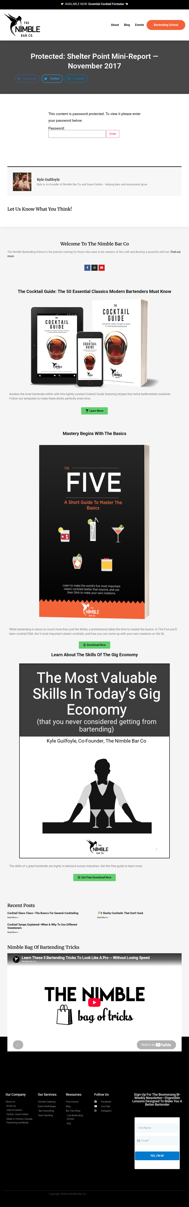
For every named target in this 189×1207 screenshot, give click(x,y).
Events (139, 25)
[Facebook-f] (87, 268)
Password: (56, 128)
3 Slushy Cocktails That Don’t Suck (121, 913)
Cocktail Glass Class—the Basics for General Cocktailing (42, 913)
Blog (127, 25)
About (115, 25)
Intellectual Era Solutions (101, 1083)
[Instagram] (94, 268)
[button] (27, 79)
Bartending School (166, 25)
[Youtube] (102, 268)
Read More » (12, 917)
